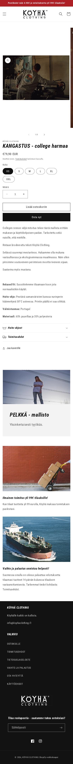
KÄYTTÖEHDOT (15, 683)
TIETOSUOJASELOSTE (18, 659)
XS (7, 171)
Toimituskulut (21, 159)
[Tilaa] (61, 728)
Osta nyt (36, 217)
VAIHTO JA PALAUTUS (19, 667)
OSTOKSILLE (14, 643)
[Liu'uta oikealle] (44, 135)
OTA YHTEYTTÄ (15, 675)
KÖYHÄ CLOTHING (30, 757)
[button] (4, 14)
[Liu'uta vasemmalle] (29, 135)
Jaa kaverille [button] (14, 348)
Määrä (6, 187)
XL (51, 171)
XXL (8, 179)
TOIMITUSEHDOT (16, 651)
